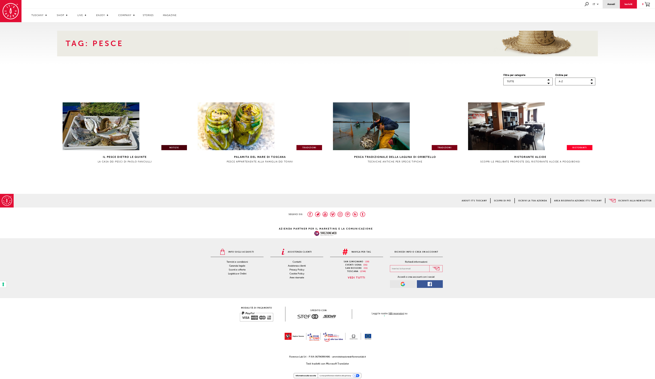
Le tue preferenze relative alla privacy (335, 376)
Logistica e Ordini (237, 273)
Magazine (170, 15)
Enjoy (100, 15)
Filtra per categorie (514, 75)
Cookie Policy (296, 273)
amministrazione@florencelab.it (349, 356)
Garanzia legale (237, 265)
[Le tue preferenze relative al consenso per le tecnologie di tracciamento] (3, 284)
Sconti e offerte (237, 269)
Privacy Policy (296, 269)
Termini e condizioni (237, 261)
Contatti (297, 261)
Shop (60, 15)
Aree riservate (297, 277)
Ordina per (561, 75)
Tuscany (37, 15)
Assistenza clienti (297, 265)
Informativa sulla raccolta (306, 376)
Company (124, 15)
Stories (148, 15)
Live (80, 15)
